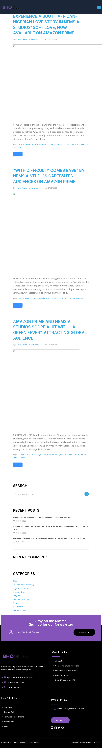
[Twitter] (59, 727)
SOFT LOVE (48, 144)
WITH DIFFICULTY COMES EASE (76, 298)
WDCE (61, 298)
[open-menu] (99, 7)
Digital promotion (21, 588)
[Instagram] (62, 727)
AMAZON (21, 298)
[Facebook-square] (55, 727)
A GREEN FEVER (24, 455)
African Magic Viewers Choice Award (45, 455)
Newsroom (35, 39)
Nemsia (42, 298)
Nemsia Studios (51, 298)
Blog (15, 581)
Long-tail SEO (19, 596)
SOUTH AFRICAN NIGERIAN (64, 144)
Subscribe (84, 632)
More (18, 154)
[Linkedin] (52, 727)
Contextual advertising (23, 584)
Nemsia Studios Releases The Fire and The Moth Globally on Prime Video (43, 518)
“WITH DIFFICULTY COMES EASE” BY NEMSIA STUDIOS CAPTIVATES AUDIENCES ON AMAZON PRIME (49, 176)
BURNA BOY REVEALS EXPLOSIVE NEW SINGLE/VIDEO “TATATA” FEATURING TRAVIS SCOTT (49, 539)
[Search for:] (48, 494)
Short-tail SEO (19, 610)
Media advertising (21, 599)
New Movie (39, 144)
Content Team (21, 39)
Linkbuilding (19, 592)
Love (32, 144)
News (15, 603)
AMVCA (76, 455)
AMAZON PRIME (24, 144)
